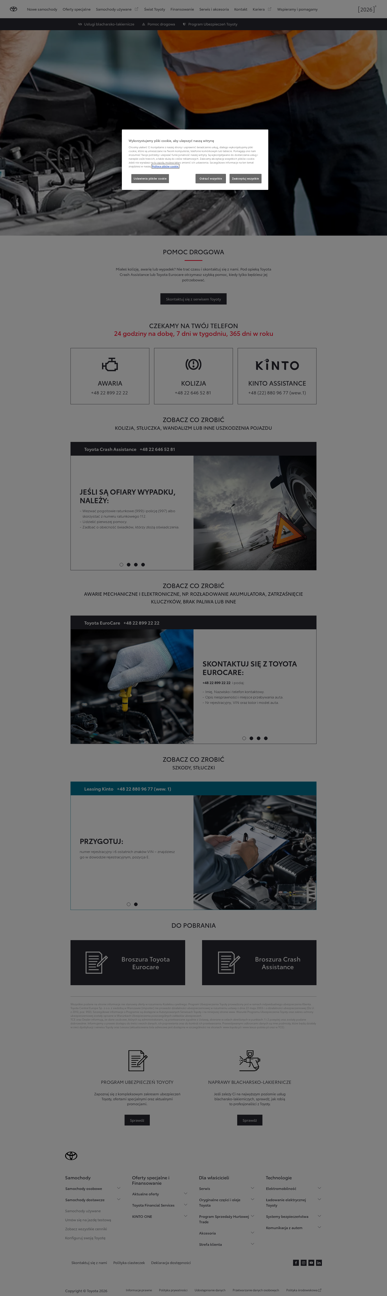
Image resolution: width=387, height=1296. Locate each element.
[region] (195, 160)
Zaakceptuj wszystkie (245, 178)
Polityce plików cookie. (165, 166)
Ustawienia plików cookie (150, 178)
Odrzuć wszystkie (211, 178)
